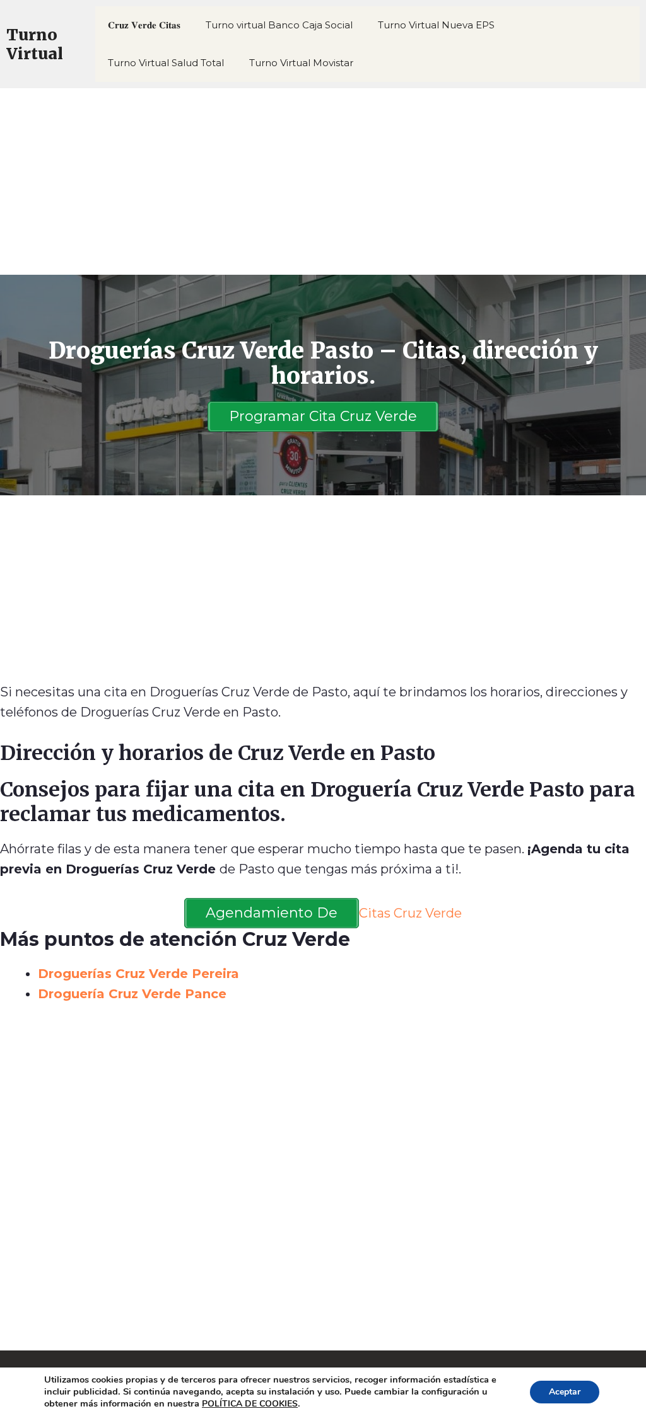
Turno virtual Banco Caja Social (279, 25)
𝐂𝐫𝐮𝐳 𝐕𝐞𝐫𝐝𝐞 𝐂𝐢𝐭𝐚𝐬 (144, 25)
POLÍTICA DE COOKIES (250, 1404)
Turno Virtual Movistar (301, 63)
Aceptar (564, 1392)
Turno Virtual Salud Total (166, 63)
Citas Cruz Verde (410, 913)
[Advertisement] (323, 181)
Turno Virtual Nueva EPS (436, 25)
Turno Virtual (34, 44)
